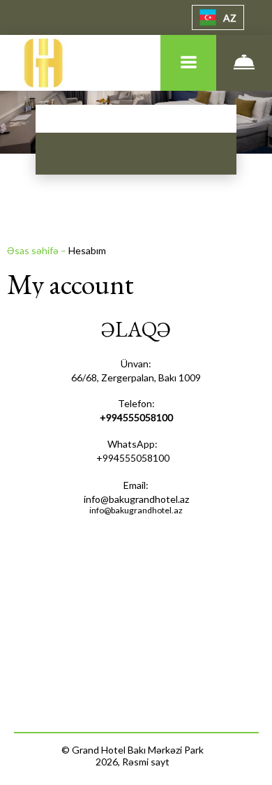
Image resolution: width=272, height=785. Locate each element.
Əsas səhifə (34, 250)
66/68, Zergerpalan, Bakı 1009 (136, 377)
